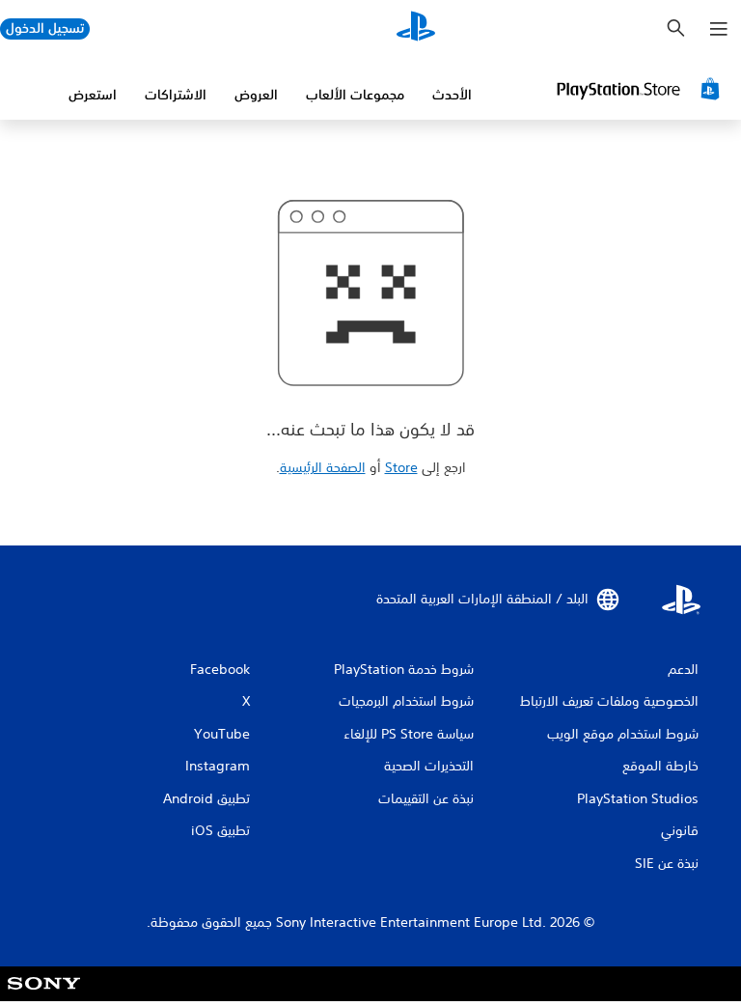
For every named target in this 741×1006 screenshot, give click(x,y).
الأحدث (452, 94)
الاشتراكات (175, 94)
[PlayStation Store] (641, 88)
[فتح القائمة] (719, 29)
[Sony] (44, 996)
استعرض (93, 94)
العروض (256, 94)
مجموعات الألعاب (355, 94)
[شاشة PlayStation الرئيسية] (416, 29)
